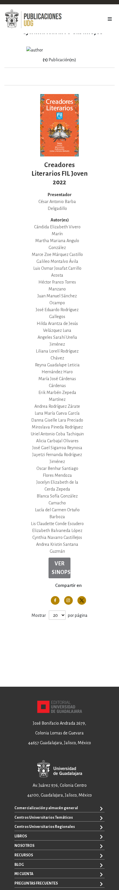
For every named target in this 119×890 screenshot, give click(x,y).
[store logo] (33, 19)
